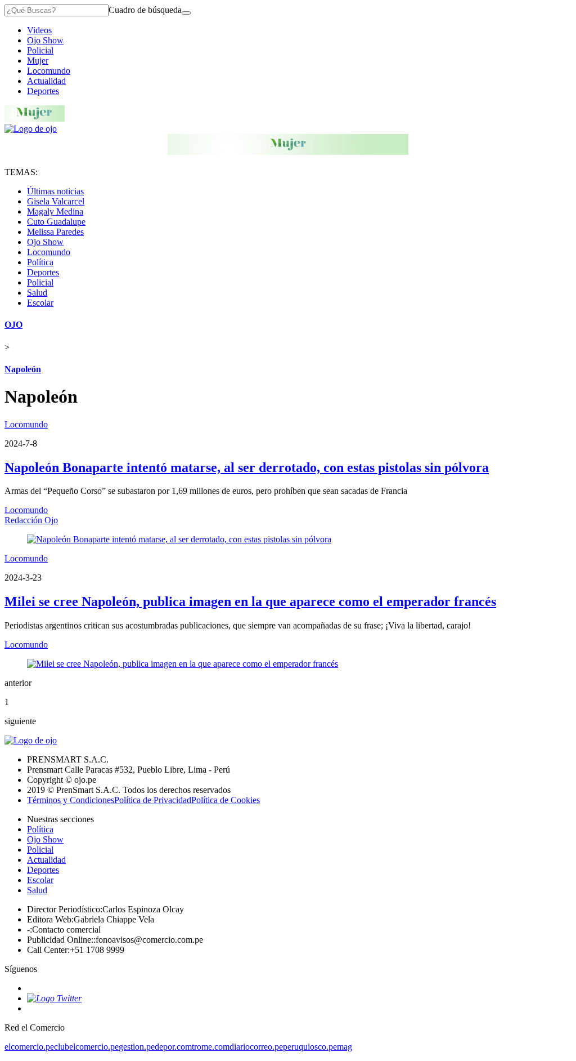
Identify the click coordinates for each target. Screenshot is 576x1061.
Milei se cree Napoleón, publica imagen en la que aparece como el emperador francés (250, 601)
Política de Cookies (225, 800)
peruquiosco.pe (310, 1046)
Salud (37, 292)
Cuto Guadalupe (56, 221)
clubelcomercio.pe (86, 1046)
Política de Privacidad (152, 800)
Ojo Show (45, 40)
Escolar (40, 302)
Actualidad (46, 81)
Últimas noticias (55, 191)
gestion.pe (137, 1046)
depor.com (173, 1046)
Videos (39, 30)
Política (40, 262)
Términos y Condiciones (70, 800)
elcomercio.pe (29, 1046)
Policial (40, 50)
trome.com (211, 1046)
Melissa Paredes (55, 232)
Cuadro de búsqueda (145, 10)
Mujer (37, 60)
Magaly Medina (55, 211)
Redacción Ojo (31, 520)
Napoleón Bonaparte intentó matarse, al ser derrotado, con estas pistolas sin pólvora (246, 467)
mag (344, 1046)
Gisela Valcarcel (55, 201)
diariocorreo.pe (256, 1046)
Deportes (43, 91)
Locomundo (48, 70)
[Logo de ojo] (30, 128)
